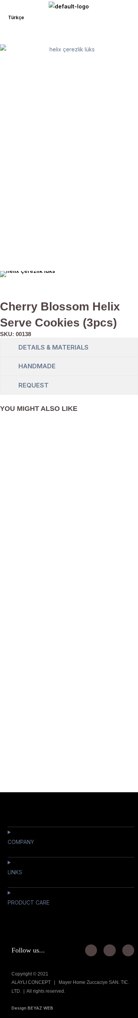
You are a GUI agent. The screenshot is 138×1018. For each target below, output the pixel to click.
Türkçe (16, 17)
